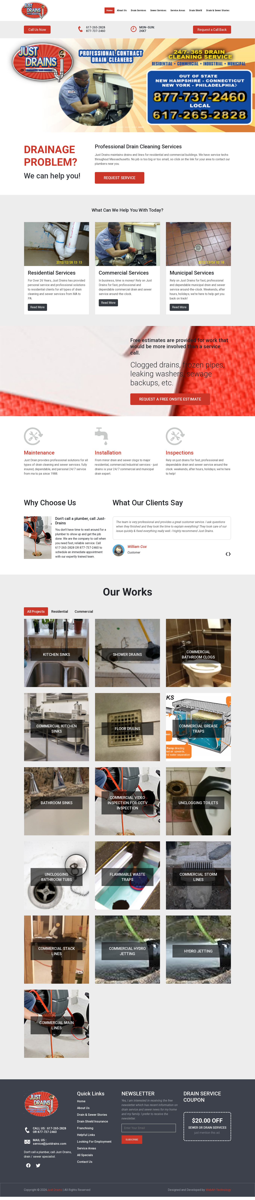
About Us (122, 10)
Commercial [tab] (84, 611)
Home (109, 10)
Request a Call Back (212, 30)
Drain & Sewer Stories (217, 10)
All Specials (85, 1155)
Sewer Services (158, 10)
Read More (37, 307)
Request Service (119, 178)
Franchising (85, 1128)
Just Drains (54, 1190)
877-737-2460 (95, 31)
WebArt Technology (218, 1190)
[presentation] (226, 553)
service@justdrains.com (49, 1143)
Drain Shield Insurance (92, 1121)
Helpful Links (86, 1135)
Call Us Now (37, 30)
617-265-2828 (95, 27)
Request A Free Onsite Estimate (170, 399)
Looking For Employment (94, 1141)
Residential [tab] (59, 611)
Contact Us (84, 1162)
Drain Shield (195, 10)
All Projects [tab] (36, 611)
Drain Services (138, 10)
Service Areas (177, 10)
